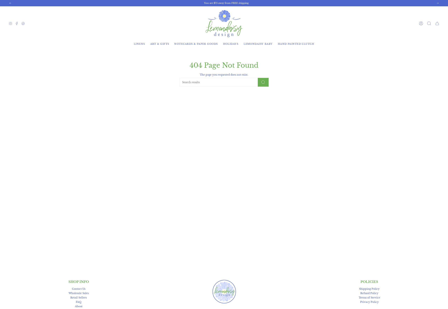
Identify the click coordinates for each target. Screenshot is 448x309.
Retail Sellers (78, 297)
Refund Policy (369, 293)
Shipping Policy (369, 288)
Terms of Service (369, 297)
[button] (429, 23)
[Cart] (437, 23)
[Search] (263, 82)
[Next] (437, 3)
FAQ (78, 302)
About (78, 306)
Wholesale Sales (79, 293)
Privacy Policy (369, 302)
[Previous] (10, 3)
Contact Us (78, 288)
